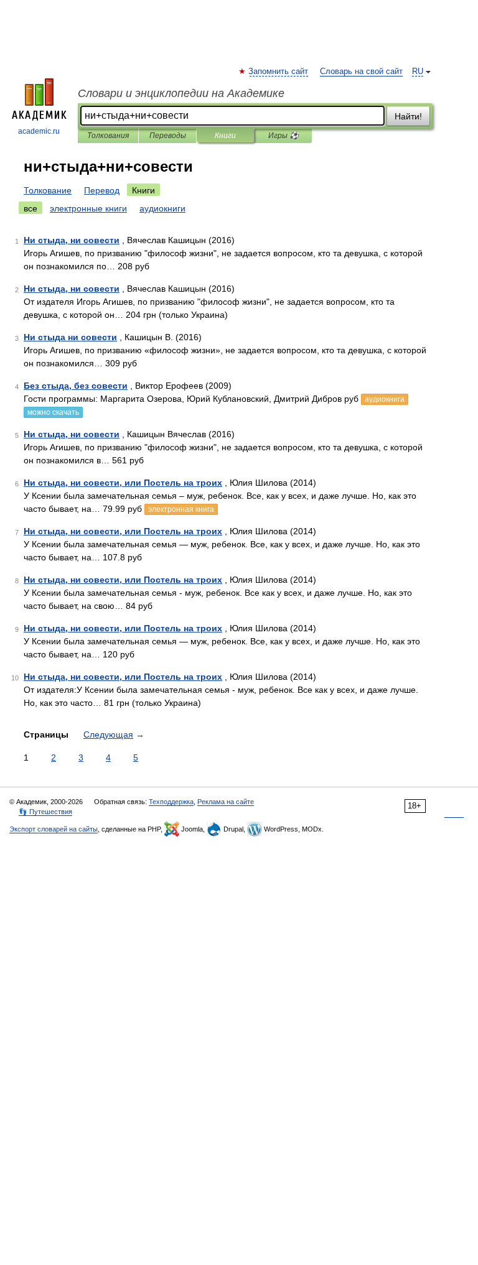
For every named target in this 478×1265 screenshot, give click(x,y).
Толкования (108, 135)
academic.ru (39, 131)
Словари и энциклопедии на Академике (181, 93)
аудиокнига (385, 399)
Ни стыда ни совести (70, 337)
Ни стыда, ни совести (72, 240)
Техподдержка (171, 801)
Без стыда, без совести (76, 386)
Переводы (167, 135)
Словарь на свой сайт (361, 71)
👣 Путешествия (45, 811)
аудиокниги (162, 208)
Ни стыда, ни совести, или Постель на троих (123, 483)
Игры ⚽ (283, 135)
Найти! (408, 116)
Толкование (48, 190)
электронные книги (88, 208)
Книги (225, 135)
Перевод (102, 190)
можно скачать (53, 412)
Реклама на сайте (225, 801)
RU (417, 71)
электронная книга (181, 509)
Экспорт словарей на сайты (53, 829)
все (30, 208)
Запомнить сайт (279, 71)
